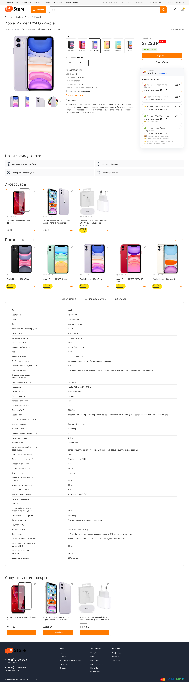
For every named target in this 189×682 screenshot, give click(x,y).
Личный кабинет (72, 2)
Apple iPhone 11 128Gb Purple (91, 279)
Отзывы (47, 2)
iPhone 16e (94, 668)
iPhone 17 (93, 653)
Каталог (40, 9)
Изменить (163, 73)
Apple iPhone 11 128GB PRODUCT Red (129, 280)
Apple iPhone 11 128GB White (164, 279)
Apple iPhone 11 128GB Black (18, 279)
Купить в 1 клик (162, 62)
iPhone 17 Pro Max (96, 664)
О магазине (57, 2)
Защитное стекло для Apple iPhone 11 (18, 221)
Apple (18, 17)
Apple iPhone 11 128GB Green (55, 279)
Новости (63, 664)
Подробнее (21, 632)
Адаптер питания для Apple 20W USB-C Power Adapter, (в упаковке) (93, 222)
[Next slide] (58, 64)
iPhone (27, 17)
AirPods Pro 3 (95, 672)
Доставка (116, 660)
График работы (118, 653)
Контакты (9, 2)
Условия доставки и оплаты (70, 660)
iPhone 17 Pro (95, 660)
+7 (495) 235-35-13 (155, 2)
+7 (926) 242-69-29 (175, 2)
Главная (8, 17)
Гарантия (38, 2)
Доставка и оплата (23, 2)
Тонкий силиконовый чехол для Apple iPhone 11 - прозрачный (56, 221)
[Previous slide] (8, 64)
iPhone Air (93, 656)
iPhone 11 (37, 17)
